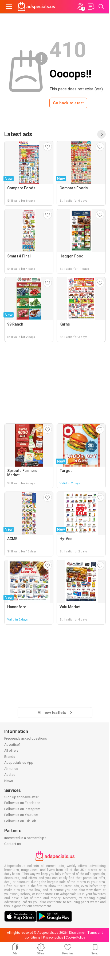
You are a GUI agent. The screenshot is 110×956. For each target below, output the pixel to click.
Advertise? (12, 745)
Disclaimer (77, 933)
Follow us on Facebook (22, 803)
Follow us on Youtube (21, 815)
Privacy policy (53, 937)
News (8, 781)
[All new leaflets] (101, 134)
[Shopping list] (91, 6)
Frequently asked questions (25, 738)
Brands (9, 757)
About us (11, 769)
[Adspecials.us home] (36, 7)
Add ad (9, 775)
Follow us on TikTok (20, 821)
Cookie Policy (75, 937)
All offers (11, 750)
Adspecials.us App (18, 763)
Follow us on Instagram (22, 809)
